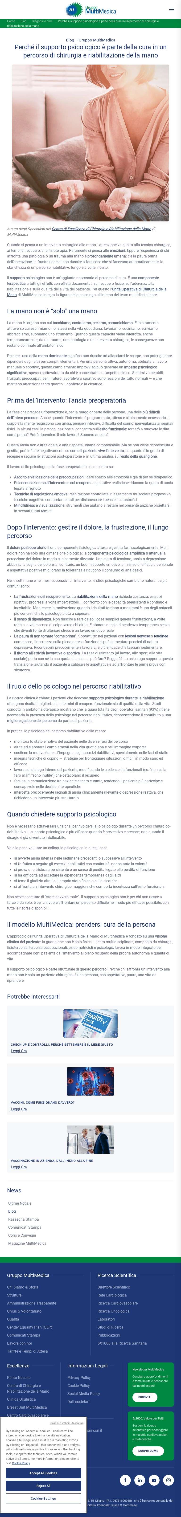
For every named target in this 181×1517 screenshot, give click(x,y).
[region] (43, 1465)
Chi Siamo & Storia (22, 1287)
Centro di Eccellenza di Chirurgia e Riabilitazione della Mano (101, 229)
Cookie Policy (78, 1385)
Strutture (14, 1295)
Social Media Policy (83, 1393)
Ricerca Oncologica (114, 1311)
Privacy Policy (79, 1377)
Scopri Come (148, 1450)
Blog (12, 1211)
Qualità (13, 1319)
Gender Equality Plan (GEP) (29, 1327)
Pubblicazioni (109, 1335)
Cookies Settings (43, 1498)
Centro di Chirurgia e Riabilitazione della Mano (28, 1388)
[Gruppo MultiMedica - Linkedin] (139, 1480)
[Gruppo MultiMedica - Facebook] (125, 1480)
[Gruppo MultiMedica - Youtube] (154, 1480)
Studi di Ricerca (110, 1327)
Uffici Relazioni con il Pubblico (84, 1433)
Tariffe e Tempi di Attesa (27, 1351)
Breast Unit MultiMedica (27, 1407)
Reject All (44, 1486)
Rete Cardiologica (112, 1295)
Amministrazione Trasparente (31, 1303)
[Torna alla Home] (90, 9)
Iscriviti (145, 1397)
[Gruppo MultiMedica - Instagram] (168, 1480)
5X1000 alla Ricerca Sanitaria (122, 1343)
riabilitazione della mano (97, 596)
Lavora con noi (19, 1343)
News (14, 1190)
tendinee (161, 636)
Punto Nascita (19, 1377)
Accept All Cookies (43, 1473)
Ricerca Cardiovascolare (118, 1303)
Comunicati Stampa (24, 1227)
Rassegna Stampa (23, 1219)
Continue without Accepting (66, 1423)
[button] (171, 9)
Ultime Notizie (19, 1203)
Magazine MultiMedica (27, 1243)
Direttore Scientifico (114, 1287)
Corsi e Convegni (22, 1235)
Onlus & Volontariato (24, 1311)
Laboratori (106, 1319)
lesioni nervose (137, 636)
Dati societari (78, 1401)
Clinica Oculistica (21, 1399)
